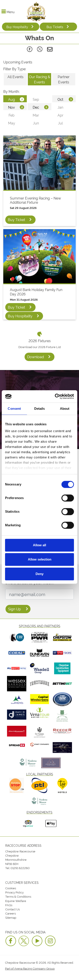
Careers (10, 913)
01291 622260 (20, 868)
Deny (39, 574)
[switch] (67, 497)
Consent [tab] (14, 408)
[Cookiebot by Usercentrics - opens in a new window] (56, 396)
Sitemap (10, 917)
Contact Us (12, 909)
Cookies (10, 888)
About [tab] (65, 408)
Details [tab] (39, 408)
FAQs (8, 905)
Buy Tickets (55, 27)
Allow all (39, 545)
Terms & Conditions (18, 896)
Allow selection (39, 559)
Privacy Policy (14, 892)
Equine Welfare (15, 901)
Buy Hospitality (17, 27)
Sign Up (14, 608)
